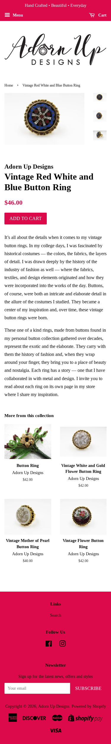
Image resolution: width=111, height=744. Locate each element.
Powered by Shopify (89, 706)
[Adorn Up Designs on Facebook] (48, 645)
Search (55, 615)
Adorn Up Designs (53, 706)
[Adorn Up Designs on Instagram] (62, 645)
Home (8, 85)
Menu (17, 15)
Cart (102, 15)
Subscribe (88, 688)
